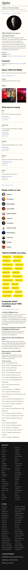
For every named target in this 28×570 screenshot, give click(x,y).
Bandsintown (19, 63)
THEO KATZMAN (17, 13)
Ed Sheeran (4, 459)
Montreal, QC (6, 260)
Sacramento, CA (17, 276)
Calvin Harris (17, 492)
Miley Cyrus (17, 447)
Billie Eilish (4, 486)
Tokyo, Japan (17, 542)
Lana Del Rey (17, 454)
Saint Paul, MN (5, 511)
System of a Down (18, 463)
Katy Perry (4, 454)
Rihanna (3, 470)
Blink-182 (17, 483)
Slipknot (16, 494)
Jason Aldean (17, 497)
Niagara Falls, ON (5, 533)
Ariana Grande (5, 485)
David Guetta (17, 468)
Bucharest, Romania (19, 531)
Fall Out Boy (17, 470)
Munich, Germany (18, 518)
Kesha (16, 485)
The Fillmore (5, 116)
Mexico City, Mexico (6, 538)
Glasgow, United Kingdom (20, 508)
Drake (3, 452)
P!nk (3, 492)
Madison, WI (5, 178)
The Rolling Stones (18, 490)
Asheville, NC (6, 276)
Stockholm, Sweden (19, 533)
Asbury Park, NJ (18, 295)
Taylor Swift (4, 447)
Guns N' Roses (18, 472)
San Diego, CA (6, 257)
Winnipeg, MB (4, 517)
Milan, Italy (17, 524)
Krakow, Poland (18, 529)
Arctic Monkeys (18, 465)
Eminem (3, 449)
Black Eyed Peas (18, 486)
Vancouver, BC (6, 295)
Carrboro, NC (17, 260)
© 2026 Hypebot (8, 554)
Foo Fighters (17, 459)
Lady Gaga (4, 463)
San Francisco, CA (6, 118)
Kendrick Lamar (5, 490)
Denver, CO (15, 288)
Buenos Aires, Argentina (20, 547)
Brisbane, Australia (19, 545)
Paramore (4, 495)
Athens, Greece (18, 520)
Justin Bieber (4, 465)
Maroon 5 (4, 458)
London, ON (4, 524)
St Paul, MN (18, 292)
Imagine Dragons (5, 483)
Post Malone (17, 449)
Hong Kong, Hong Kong (19, 538)
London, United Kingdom (7, 545)
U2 (2, 477)
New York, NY (4, 506)
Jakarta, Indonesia (18, 543)
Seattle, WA (16, 272)
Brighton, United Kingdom (20, 509)
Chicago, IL (6, 288)
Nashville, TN (5, 163)
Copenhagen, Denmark (19, 513)
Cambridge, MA (5, 134)
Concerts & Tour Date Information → (10, 309)
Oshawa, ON (4, 526)
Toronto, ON (19, 280)
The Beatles (4, 474)
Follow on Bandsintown (8, 75)
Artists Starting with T (7, 13)
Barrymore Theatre (7, 176)
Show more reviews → (8, 185)
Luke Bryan (17, 488)
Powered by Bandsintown (12, 557)
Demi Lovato (17, 476)
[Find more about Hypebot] (14, 3)
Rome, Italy (17, 527)
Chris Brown (17, 452)
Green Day (4, 481)
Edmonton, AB (4, 536)
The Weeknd (4, 476)
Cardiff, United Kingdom (6, 543)
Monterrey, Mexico (5, 542)
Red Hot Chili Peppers (6, 468)
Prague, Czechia (18, 511)
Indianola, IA (4, 508)
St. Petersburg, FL (5, 515)
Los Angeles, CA (18, 257)
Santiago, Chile (18, 549)
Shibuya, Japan (18, 540)
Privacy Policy (8, 563)
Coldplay (3, 456)
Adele (3, 461)
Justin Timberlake (18, 456)
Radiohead (17, 477)
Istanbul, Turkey (18, 536)
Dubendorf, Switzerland (19, 535)
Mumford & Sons (18, 474)
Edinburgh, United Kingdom (7, 547)
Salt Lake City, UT (7, 268)
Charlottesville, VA (7, 264)
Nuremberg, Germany (19, 517)
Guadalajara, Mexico (6, 540)
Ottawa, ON (4, 527)
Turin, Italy (17, 526)
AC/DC (16, 461)
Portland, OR (19, 268)
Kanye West (4, 497)
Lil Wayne (17, 450)
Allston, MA (14, 284)
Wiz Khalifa (17, 499)
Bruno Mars (4, 450)
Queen (3, 499)
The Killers (17, 479)
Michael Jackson (5, 488)
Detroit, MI (5, 284)
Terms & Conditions (10, 560)
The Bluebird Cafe (7, 162)
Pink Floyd (17, 467)
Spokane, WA (19, 264)
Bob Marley (17, 495)
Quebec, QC (4, 522)
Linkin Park (4, 467)
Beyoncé (3, 472)
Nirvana (16, 458)
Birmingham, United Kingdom (20, 506)
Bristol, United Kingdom (6, 549)
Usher (3, 494)
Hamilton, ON (4, 518)
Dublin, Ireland (18, 522)
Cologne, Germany (18, 515)
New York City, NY (7, 292)
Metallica (4, 479)
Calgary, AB (4, 520)
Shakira (16, 481)
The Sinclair (5, 132)
